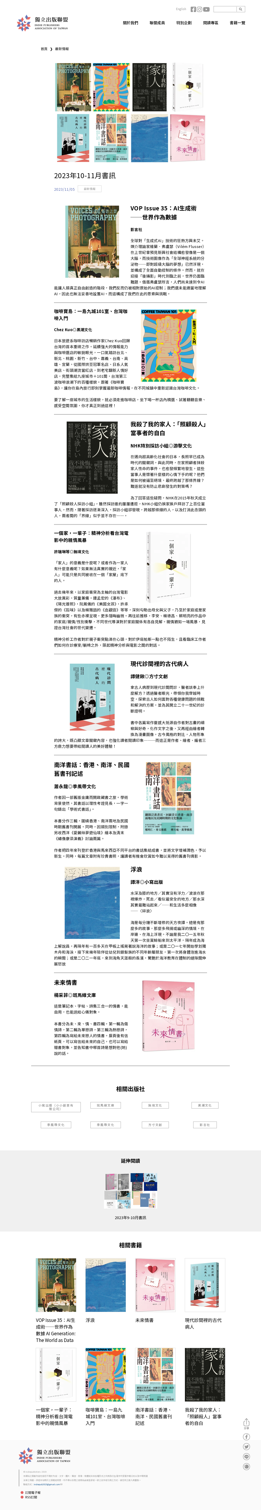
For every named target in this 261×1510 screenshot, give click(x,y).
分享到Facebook (246, 1437)
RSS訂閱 (31, 1497)
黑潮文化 (205, 1105)
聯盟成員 (157, 22)
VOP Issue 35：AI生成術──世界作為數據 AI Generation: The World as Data (56, 1330)
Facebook (194, 9)
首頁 (44, 48)
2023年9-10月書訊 (130, 1217)
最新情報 (62, 48)
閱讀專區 (210, 22)
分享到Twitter (246, 1446)
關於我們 (130, 22)
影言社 (205, 1124)
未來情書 (144, 1320)
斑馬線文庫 (105, 1105)
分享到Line (246, 1456)
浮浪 (90, 1320)
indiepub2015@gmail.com (47, 1484)
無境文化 (155, 1105)
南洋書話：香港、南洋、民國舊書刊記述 (153, 1416)
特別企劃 (184, 22)
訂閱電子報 (33, 1492)
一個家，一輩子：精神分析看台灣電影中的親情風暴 (54, 1416)
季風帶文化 (56, 1124)
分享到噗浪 (246, 1466)
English (181, 8)
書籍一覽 (237, 22)
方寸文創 (155, 1124)
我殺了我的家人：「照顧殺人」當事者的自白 (203, 1416)
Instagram (200, 9)
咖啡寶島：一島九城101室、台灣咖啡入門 (105, 1416)
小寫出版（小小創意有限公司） (56, 1107)
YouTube (206, 9)
